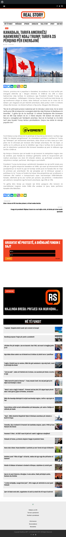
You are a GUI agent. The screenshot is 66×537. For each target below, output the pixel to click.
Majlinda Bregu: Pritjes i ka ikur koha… (31, 309)
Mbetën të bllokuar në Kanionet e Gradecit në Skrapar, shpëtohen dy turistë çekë (28, 465)
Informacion (33, 521)
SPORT (52, 24)
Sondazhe (35, 24)
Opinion (26, 24)
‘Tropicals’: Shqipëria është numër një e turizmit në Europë (21, 328)
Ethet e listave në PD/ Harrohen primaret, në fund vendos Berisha (22, 203)
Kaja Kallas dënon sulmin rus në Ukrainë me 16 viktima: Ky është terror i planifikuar (28, 354)
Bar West (60, 24)
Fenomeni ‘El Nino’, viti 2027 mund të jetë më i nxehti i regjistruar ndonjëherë (27, 433)
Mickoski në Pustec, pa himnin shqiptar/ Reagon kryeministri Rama (24, 439)
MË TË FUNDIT (33, 321)
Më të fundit (8, 24)
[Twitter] (8, 86)
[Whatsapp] (15, 86)
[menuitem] (2, 2)
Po (12, 251)
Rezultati (58, 258)
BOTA (7, 28)
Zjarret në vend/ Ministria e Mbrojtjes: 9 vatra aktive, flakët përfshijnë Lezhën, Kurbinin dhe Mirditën (27, 475)
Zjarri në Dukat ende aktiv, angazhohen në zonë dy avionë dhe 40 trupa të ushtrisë (28, 492)
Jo (12, 255)
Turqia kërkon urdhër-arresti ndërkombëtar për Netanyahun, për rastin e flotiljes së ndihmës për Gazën (29, 408)
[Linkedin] (11, 86)
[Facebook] (5, 86)
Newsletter (33, 526)
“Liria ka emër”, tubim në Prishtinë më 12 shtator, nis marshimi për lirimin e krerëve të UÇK (29, 373)
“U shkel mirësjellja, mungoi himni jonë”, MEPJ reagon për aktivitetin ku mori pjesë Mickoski (28, 484)
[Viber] (18, 86)
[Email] (25, 86)
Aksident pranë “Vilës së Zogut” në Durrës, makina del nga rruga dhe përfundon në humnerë (28, 457)
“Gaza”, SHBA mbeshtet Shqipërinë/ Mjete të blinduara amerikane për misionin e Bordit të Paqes (28, 417)
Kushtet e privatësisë (33, 515)
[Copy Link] (21, 86)
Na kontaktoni (33, 524)
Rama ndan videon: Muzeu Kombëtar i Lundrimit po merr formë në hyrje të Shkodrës (29, 448)
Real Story (44, 24)
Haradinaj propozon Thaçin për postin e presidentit (19, 337)
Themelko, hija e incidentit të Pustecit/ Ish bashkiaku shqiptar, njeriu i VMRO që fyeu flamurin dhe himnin (29, 426)
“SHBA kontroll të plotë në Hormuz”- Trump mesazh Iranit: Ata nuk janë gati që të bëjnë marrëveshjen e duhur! (28, 382)
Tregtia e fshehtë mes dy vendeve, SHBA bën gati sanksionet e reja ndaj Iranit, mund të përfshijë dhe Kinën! (29, 364)
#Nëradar (18, 24)
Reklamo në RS (33, 510)
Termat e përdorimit (33, 512)
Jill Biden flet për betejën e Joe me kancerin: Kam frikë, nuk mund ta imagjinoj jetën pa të (29, 346)
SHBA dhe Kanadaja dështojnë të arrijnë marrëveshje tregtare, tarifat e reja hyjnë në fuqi (29, 399)
